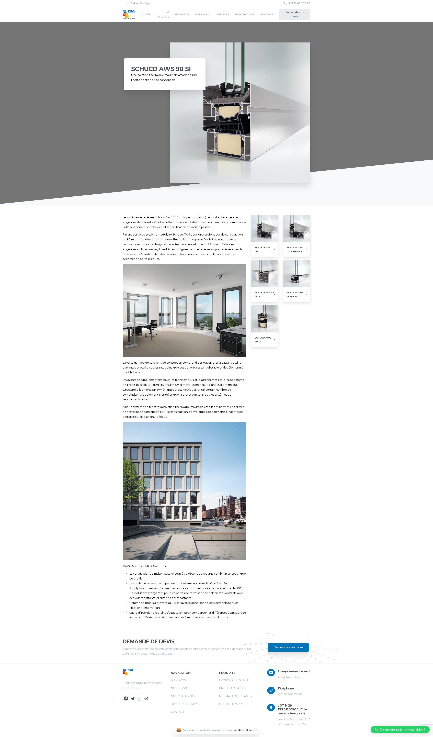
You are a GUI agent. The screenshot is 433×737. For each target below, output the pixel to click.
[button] (400, 729)
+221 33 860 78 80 (298, 3)
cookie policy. (243, 730)
